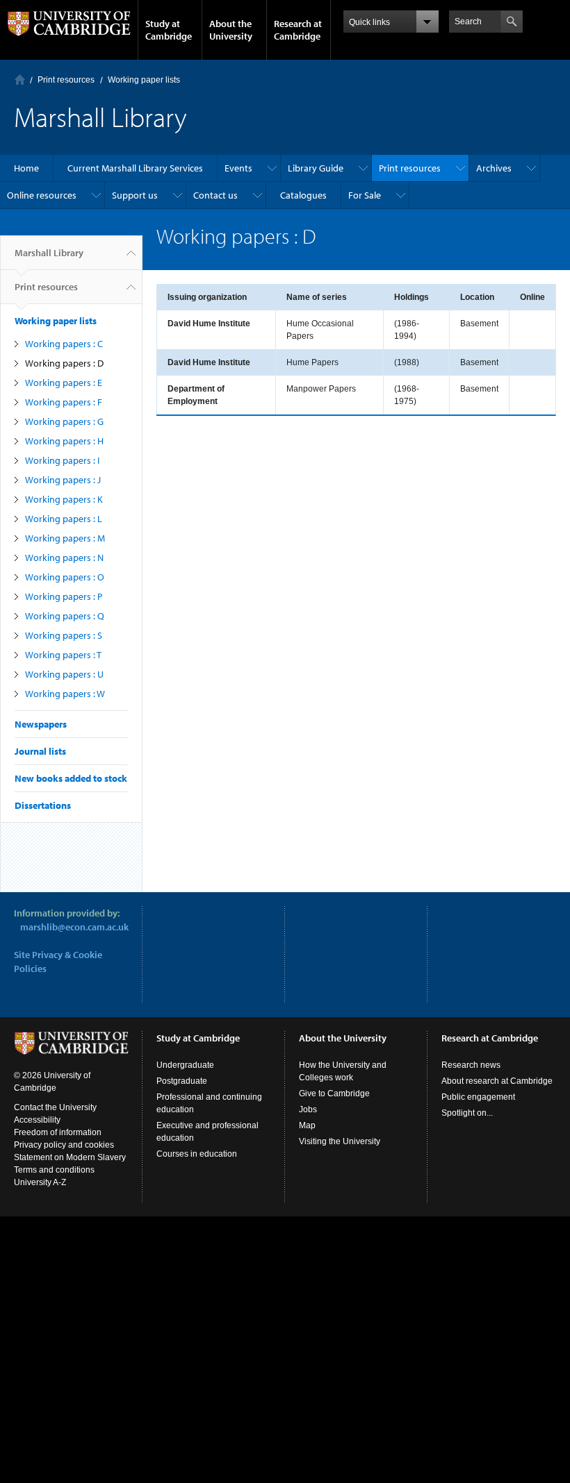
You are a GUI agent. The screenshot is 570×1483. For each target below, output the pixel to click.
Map (307, 1125)
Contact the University (55, 1107)
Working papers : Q (64, 616)
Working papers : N (64, 557)
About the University (230, 29)
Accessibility (37, 1120)
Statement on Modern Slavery (70, 1157)
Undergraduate (185, 1065)
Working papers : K (64, 499)
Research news (470, 1065)
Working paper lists (144, 80)
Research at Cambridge (298, 29)
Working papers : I (62, 460)
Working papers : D (64, 363)
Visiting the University (339, 1141)
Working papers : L (63, 518)
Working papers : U (64, 674)
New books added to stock (71, 778)
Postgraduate (181, 1081)
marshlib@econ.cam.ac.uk (74, 927)
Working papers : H (64, 441)
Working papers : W (65, 693)
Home (20, 79)
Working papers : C (64, 343)
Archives (494, 168)
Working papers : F (63, 402)
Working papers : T (63, 654)
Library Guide (315, 168)
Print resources (66, 80)
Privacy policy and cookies (64, 1145)
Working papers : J (63, 480)
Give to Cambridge (334, 1093)
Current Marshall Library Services (135, 168)
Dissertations (43, 805)
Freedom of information (57, 1132)
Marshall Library (49, 252)
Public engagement (478, 1097)
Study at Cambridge (168, 29)
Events (238, 168)
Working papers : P (63, 596)
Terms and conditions (54, 1170)
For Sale (364, 195)
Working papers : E (63, 382)
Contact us (215, 195)
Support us (135, 195)
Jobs (308, 1109)
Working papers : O (64, 577)
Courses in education (196, 1154)
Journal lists (40, 751)
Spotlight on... (467, 1113)
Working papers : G (64, 421)
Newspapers (41, 724)
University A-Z (40, 1182)
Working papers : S (63, 635)
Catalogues (303, 195)
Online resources (41, 195)
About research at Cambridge (497, 1081)
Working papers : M (65, 538)
